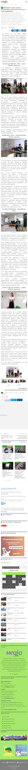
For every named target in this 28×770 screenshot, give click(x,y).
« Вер (3, 589)
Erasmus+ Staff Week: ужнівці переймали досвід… (17, 623)
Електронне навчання (9, 721)
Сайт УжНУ (6, 717)
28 (4, 587)
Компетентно (5, 462)
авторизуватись (5, 494)
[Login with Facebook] (2, 503)
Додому (3, 762)
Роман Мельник (4, 394)
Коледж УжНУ (7, 728)
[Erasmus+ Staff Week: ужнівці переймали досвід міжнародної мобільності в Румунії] (3, 624)
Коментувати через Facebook (7, 490)
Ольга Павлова (22, 392)
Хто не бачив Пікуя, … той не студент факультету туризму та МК (7, 437)
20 (23, 582)
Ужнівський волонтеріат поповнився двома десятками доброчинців (22, 437)
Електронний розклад (9, 719)
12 (20, 579)
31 (13, 587)
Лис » (6, 589)
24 (14, 584)
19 (20, 582)
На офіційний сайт (12, 762)
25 (17, 584)
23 (10, 584)
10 (13, 579)
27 (23, 584)
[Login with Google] (5, 503)
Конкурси (17, 462)
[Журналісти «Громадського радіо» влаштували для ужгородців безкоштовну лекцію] (7, 466)
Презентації (17, 446)
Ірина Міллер (6, 392)
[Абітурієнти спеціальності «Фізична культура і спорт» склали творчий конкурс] (3, 609)
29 (7, 587)
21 (4, 584)
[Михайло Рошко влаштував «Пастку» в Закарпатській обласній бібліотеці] (20, 449)
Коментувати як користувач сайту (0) (8, 488)
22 (7, 584)
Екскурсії (4, 446)
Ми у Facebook (7, 515)
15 (7, 582)
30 (10, 587)
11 (17, 579)
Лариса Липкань (11, 392)
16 (10, 582)
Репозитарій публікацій (9, 723)
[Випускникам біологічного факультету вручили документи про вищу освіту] (3, 639)
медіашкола (16, 392)
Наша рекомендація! (9, 533)
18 (17, 582)
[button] (11, 381)
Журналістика (7, 726)
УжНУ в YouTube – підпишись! (11, 522)
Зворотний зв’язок (22, 762)
